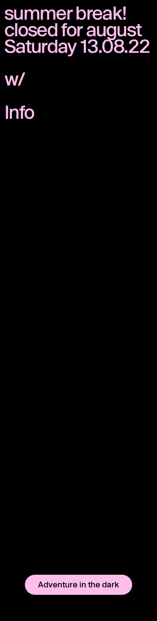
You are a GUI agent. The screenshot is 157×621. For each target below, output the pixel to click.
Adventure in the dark (78, 584)
